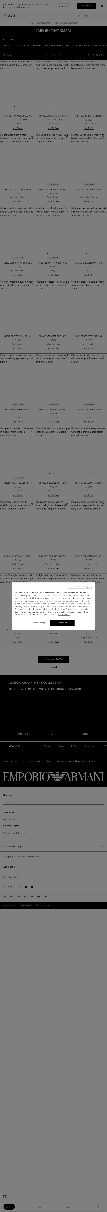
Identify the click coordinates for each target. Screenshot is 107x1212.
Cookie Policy (64, 615)
